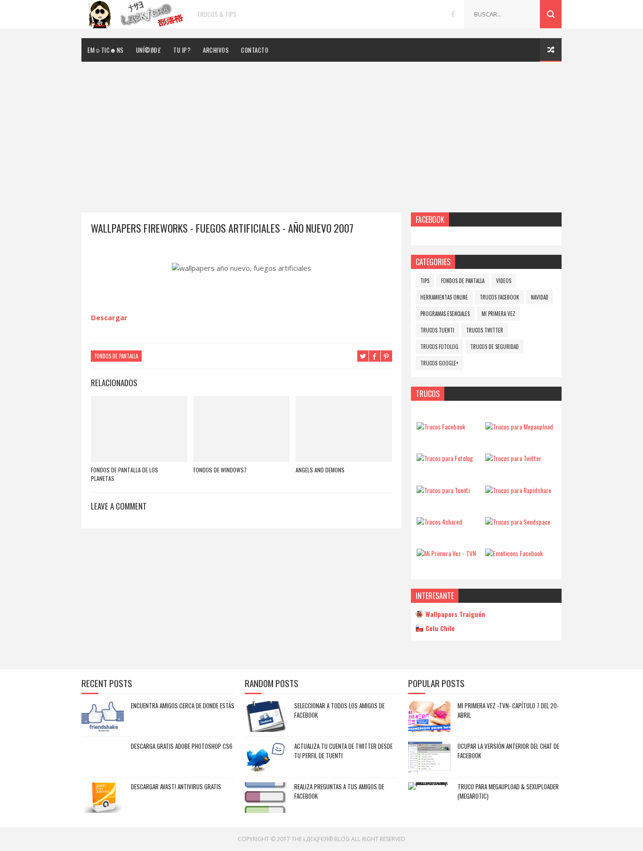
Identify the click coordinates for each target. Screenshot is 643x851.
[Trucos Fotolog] (445, 458)
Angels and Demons (320, 470)
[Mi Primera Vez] (446, 553)
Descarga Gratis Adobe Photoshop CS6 (182, 746)
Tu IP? (182, 50)
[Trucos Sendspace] (517, 522)
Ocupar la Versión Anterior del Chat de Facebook (508, 750)
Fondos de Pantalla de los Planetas (124, 474)
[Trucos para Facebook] (441, 426)
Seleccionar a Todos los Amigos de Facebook (339, 710)
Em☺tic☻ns (106, 50)
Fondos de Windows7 (220, 470)
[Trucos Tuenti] (443, 490)
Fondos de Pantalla (116, 356)
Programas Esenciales (445, 313)
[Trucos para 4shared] (439, 522)
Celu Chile (440, 628)
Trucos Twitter (484, 330)
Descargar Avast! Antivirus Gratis (176, 786)
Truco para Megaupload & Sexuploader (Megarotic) (508, 791)
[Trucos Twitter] (513, 458)
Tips (424, 280)
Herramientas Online (444, 297)
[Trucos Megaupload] (519, 426)
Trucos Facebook (499, 297)
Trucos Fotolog (439, 346)
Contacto (254, 50)
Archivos (216, 50)
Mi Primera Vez (498, 313)
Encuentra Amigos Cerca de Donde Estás (182, 705)
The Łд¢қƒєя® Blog (320, 839)
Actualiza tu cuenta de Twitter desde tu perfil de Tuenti (343, 750)
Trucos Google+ (439, 363)
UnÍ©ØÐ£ (148, 50)
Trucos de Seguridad (494, 346)
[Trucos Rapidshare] (518, 490)
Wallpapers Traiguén (455, 614)
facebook (453, 14)
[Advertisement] (321, 132)
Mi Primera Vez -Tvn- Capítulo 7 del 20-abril (508, 710)
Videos (503, 280)
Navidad (539, 297)
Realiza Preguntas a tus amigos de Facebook (339, 791)
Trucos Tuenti (437, 330)
